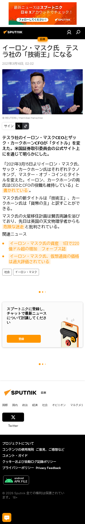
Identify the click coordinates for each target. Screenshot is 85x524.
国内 (15, 405)
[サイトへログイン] (69, 32)
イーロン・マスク (26, 272)
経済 (35, 405)
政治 (25, 405)
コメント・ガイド (15, 456)
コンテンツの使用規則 (18, 450)
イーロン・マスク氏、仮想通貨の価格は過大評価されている (44, 259)
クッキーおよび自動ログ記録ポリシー (29, 462)
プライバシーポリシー (18, 468)
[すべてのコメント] (6, 517)
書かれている (15, 190)
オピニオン (59, 405)
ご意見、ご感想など (50, 450)
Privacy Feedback (48, 468)
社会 (7, 272)
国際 (5, 405)
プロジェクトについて (18, 443)
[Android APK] (16, 481)
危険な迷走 (13, 226)
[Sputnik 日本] (13, 34)
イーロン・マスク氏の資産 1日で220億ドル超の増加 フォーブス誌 (44, 246)
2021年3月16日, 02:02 (18, 64)
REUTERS (11, 118)
